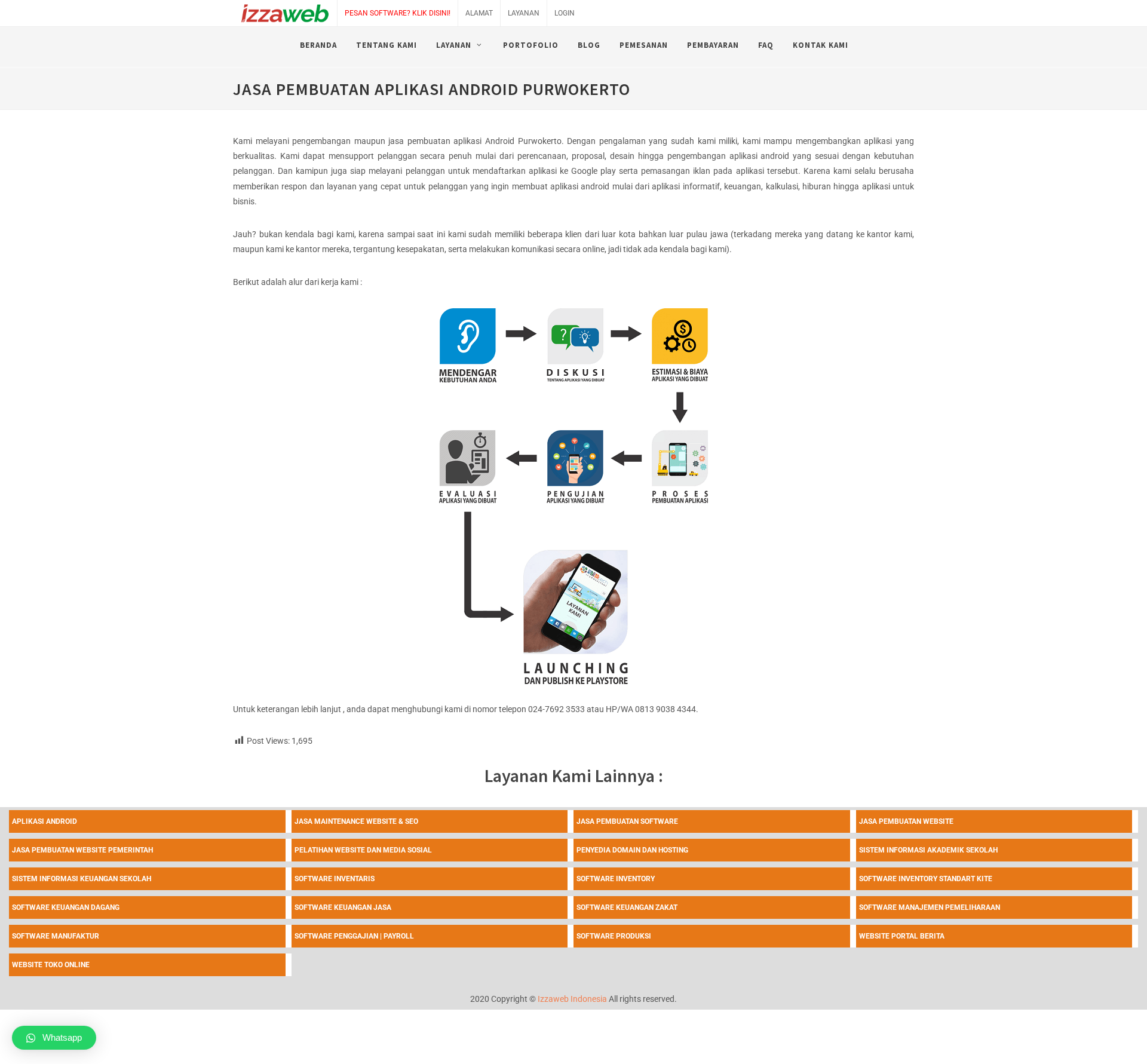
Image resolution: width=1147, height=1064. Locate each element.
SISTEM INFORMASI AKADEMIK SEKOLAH (928, 850)
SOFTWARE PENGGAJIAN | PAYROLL (354, 936)
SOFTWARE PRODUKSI (613, 936)
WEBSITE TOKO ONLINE (51, 965)
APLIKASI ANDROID (44, 821)
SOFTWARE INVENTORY (615, 879)
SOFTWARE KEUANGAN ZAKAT (626, 907)
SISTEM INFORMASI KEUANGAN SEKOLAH (81, 879)
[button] (54, 1038)
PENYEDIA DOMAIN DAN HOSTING (632, 850)
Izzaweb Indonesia (572, 999)
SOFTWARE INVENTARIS (335, 879)
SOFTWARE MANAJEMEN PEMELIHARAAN (929, 907)
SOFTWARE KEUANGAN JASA (343, 907)
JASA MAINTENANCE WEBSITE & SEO (356, 821)
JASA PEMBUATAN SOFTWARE (627, 821)
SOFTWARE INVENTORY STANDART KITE (925, 879)
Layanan (523, 13)
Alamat (479, 13)
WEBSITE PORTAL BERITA (901, 936)
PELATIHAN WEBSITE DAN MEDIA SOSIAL (363, 850)
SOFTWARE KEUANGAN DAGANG (65, 907)
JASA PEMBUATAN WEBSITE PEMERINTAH (82, 850)
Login (564, 13)
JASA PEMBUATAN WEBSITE (906, 821)
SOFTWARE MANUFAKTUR (55, 936)
